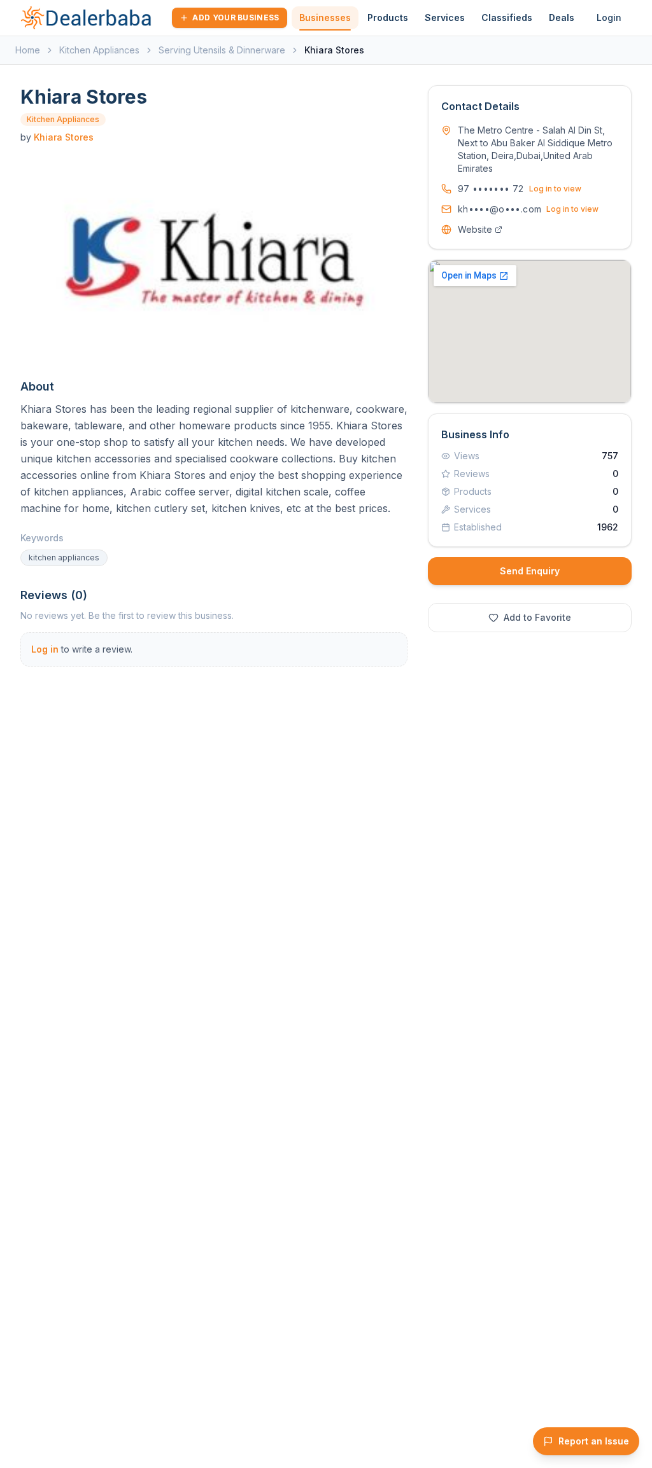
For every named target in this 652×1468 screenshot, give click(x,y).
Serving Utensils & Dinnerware (222, 50)
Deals (561, 17)
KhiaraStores (64, 137)
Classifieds (506, 17)
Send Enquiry (530, 570)
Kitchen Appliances (99, 50)
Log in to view (555, 188)
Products (387, 17)
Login (609, 17)
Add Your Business (235, 17)
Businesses (325, 17)
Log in (45, 649)
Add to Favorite (537, 617)
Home (27, 50)
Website (475, 229)
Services (445, 17)
